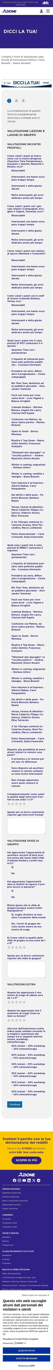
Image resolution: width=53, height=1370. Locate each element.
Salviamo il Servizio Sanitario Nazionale (19, 1281)
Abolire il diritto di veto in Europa (17, 1289)
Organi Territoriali (10, 1209)
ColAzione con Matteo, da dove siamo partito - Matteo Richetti (28, 422)
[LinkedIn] (29, 1180)
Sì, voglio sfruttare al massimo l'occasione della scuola (28, 916)
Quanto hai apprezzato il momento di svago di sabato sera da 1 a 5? (25, 995)
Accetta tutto (26, 1351)
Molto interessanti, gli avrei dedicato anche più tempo (27, 196)
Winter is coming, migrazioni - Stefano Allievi (28, 466)
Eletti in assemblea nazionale (15, 1201)
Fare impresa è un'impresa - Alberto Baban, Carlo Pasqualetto (27, 486)
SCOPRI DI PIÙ (26, 1160)
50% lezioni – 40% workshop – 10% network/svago (28, 1074)
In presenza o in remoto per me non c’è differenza (27, 760)
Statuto (5, 1241)
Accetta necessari (26, 1358)
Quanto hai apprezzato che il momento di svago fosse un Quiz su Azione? (24, 1013)
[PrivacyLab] (19, 1343)
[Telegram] (38, 1180)
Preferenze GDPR (26, 1366)
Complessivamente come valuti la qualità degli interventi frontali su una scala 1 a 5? (25, 797)
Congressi (6, 1219)
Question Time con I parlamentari (23, 351)
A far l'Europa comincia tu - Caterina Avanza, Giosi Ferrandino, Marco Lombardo (27, 525)
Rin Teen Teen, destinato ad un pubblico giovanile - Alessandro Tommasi (28, 386)
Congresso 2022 (9, 1223)
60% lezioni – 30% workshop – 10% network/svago (28, 1056)
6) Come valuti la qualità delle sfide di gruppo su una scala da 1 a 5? (26, 940)
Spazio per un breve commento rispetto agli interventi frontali (25, 813)
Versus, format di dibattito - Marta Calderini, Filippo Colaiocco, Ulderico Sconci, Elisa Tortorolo (27, 511)
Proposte (6, 1263)
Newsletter (7, 1255)
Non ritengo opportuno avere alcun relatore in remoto (25, 783)
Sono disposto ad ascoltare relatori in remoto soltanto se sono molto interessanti (27, 771)
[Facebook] (14, 1180)
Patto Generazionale (11, 1273)
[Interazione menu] (48, 11)
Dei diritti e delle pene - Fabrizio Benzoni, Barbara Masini (27, 498)
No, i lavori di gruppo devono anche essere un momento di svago (26, 927)
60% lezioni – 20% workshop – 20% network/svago (28, 1047)
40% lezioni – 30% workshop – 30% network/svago (28, 1093)
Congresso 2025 (9, 1227)
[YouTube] (24, 1180)
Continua (14, 1104)
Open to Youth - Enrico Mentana (24, 433)
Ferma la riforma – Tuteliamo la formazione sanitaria (25, 1285)
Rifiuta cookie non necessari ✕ (35, 1295)
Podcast (5, 1259)
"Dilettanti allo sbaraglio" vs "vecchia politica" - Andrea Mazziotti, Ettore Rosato (28, 455)
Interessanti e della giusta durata (26, 187)
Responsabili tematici (11, 1205)
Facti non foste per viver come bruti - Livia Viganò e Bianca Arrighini (27, 398)
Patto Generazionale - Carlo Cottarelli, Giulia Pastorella (27, 535)
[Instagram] (19, 1180)
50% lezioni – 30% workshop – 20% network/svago (28, 1065)
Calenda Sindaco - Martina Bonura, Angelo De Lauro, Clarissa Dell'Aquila (26, 410)
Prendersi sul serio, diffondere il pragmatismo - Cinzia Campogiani (28, 374)
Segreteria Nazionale (11, 1193)
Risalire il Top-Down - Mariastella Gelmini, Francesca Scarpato (28, 443)
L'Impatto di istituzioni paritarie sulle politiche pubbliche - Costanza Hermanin (28, 362)
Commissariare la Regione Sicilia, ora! (18, 1277)
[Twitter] (33, 1180)
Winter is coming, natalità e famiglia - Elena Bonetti (27, 475)
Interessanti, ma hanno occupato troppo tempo (28, 178)
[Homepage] (9, 11)
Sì (12, 867)
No (13, 873)
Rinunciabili (18, 171)
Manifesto (6, 1237)
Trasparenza (7, 1245)
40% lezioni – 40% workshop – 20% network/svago (28, 1084)
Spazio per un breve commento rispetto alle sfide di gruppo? (25, 957)
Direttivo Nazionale (10, 1197)
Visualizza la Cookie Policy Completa (20, 1339)
